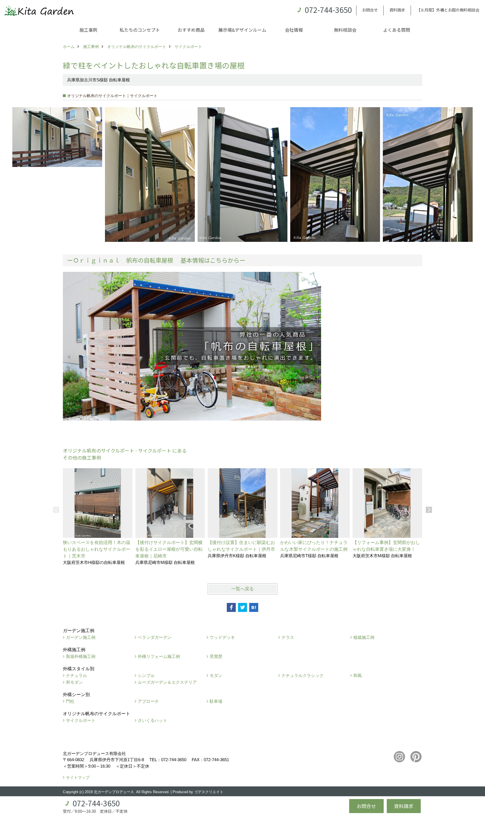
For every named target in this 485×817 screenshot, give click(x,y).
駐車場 (216, 701)
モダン (216, 675)
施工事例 (88, 29)
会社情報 (294, 29)
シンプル (146, 675)
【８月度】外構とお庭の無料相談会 (448, 10)
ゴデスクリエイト (208, 792)
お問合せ (370, 10)
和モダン (74, 682)
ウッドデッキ (222, 637)
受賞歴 (216, 656)
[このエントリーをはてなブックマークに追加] (253, 607)
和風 (357, 675)
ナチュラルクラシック (303, 675)
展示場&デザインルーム (242, 29)
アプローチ (148, 701)
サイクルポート (80, 720)
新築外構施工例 (80, 656)
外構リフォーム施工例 (159, 656)
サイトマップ (78, 777)
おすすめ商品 (191, 29)
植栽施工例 (363, 637)
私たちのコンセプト (140, 29)
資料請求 (397, 10)
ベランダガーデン (154, 637)
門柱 (70, 701)
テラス (288, 637)
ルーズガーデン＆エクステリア (167, 682)
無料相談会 (345, 29)
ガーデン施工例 (80, 637)
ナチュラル (76, 675)
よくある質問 (396, 29)
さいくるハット (152, 720)
